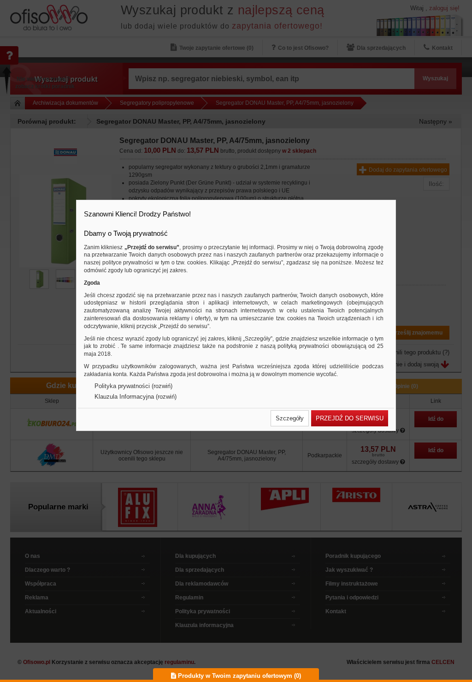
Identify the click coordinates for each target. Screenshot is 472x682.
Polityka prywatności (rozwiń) (133, 386)
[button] (290, 418)
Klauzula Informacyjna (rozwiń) (135, 397)
